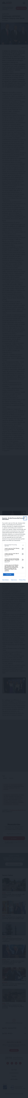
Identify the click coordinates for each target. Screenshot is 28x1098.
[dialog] (14, 549)
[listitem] (14, 545)
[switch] (22, 549)
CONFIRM (8, 574)
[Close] (25, 518)
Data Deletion (5, 579)
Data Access (14, 579)
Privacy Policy (22, 579)
